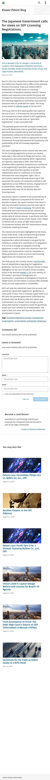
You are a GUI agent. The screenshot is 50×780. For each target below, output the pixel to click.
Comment (5, 354)
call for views (39, 261)
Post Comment (40, 399)
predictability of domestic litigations (30, 321)
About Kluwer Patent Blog (12, 778)
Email (4, 385)
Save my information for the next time (19, 394)
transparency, (38, 318)
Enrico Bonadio (8, 63)
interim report (22, 106)
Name (4, 375)
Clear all (26, 399)
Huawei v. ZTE (25, 272)
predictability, (8, 321)
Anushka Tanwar (15, 69)
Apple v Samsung (24, 208)
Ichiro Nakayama (17, 66)
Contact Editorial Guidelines (33, 429)
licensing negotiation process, (19, 318)
